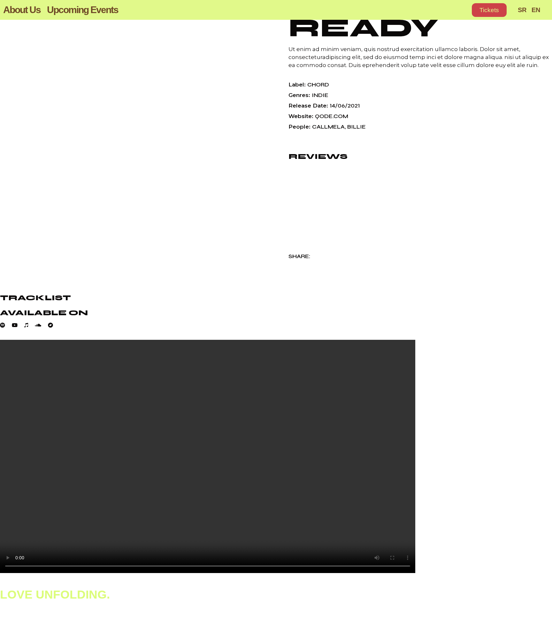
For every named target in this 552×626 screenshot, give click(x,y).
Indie (320, 95)
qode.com (331, 116)
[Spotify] (6, 325)
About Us (22, 9)
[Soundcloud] (41, 325)
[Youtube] (18, 325)
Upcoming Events (82, 9)
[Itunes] (29, 325)
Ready (363, 28)
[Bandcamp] (54, 325)
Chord (318, 85)
